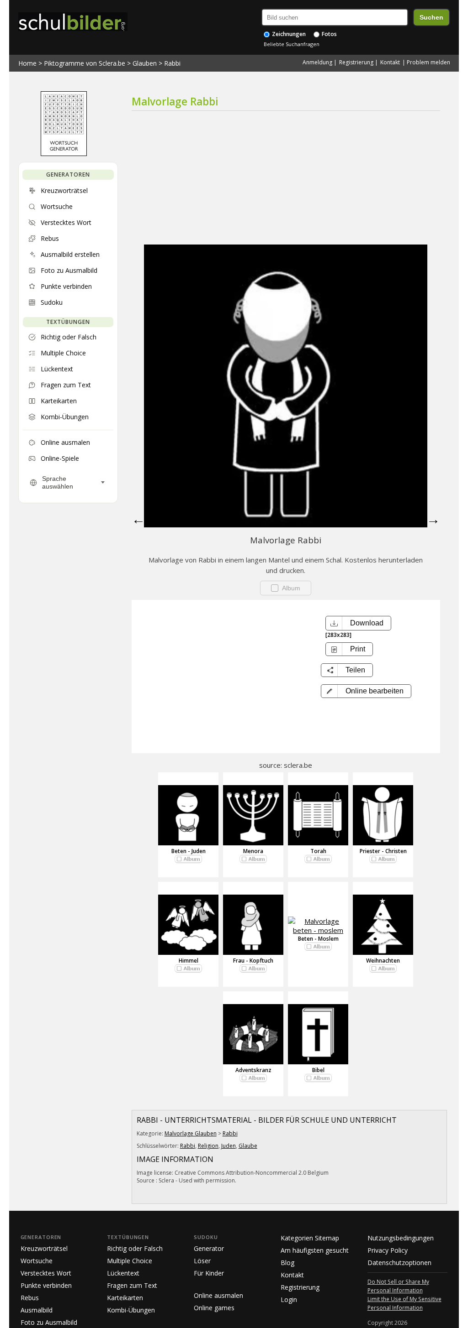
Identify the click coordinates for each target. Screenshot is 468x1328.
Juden (228, 1146)
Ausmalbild (37, 1310)
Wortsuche (37, 1260)
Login (289, 1299)
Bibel (318, 1070)
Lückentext (123, 1273)
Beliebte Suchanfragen (291, 44)
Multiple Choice (129, 1260)
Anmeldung (317, 62)
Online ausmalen (218, 1295)
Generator (209, 1248)
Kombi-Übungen (131, 1310)
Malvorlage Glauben (191, 1133)
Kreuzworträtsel (44, 1248)
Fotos (328, 34)
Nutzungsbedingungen (400, 1238)
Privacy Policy (387, 1250)
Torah (318, 851)
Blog (287, 1262)
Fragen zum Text (132, 1285)
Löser (202, 1260)
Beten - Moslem (318, 939)
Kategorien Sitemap (310, 1238)
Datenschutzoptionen (399, 1262)
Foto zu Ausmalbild (49, 1322)
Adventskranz (253, 1070)
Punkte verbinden (46, 1285)
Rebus (30, 1297)
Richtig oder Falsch (135, 1248)
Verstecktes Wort (46, 1273)
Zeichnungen (288, 34)
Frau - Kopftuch (253, 960)
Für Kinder (209, 1273)
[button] (366, 691)
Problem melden (428, 62)
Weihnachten (383, 960)
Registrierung (356, 62)
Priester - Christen (383, 851)
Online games (214, 1307)
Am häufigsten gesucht (315, 1250)
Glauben (145, 63)
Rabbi (172, 63)
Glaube (248, 1146)
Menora (253, 851)
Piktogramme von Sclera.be (84, 63)
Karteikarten (125, 1297)
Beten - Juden (188, 851)
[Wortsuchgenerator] (63, 153)
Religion (208, 1146)
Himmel (188, 960)
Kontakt (390, 62)
